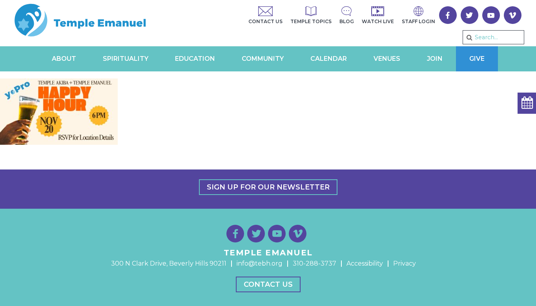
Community (263, 58)
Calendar (328, 58)
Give (477, 58)
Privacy (404, 263)
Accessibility (364, 263)
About (64, 58)
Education (195, 58)
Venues (387, 58)
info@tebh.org (260, 263)
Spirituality (125, 58)
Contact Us (268, 284)
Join (435, 58)
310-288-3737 (314, 263)
